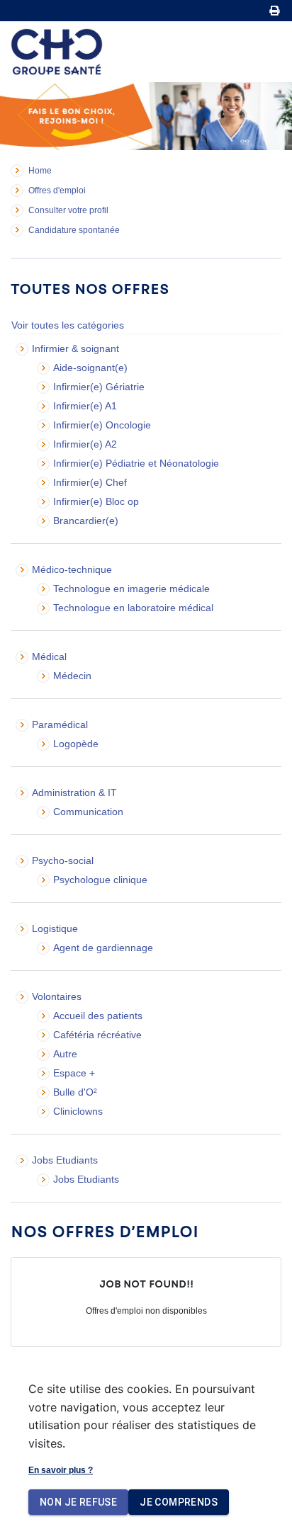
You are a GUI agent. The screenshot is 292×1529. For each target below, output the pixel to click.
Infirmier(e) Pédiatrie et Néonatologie (136, 463)
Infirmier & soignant (75, 348)
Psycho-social (63, 860)
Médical (49, 656)
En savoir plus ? (60, 1470)
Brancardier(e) (85, 520)
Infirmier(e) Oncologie (102, 425)
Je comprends (179, 1502)
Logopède (76, 743)
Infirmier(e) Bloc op (96, 501)
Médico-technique (72, 569)
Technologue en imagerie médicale (131, 588)
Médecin (72, 675)
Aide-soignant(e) (90, 367)
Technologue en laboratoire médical (133, 607)
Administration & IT (74, 792)
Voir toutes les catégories (67, 325)
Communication (88, 811)
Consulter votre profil (68, 210)
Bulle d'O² (75, 1092)
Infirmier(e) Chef (90, 482)
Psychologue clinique (100, 879)
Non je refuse (78, 1502)
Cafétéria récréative (97, 1034)
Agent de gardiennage (103, 947)
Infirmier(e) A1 (85, 405)
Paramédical (60, 724)
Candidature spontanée (74, 230)
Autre (65, 1053)
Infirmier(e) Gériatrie (99, 386)
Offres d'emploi (57, 190)
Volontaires (57, 996)
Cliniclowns (78, 1111)
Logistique (55, 928)
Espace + (74, 1073)
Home (40, 171)
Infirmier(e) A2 (85, 444)
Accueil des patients (97, 1015)
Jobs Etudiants (65, 1160)
